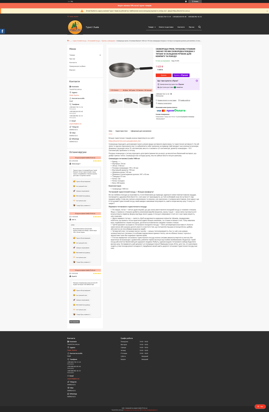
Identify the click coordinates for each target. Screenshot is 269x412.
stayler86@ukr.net (75, 124)
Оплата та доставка (166, 27)
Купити (163, 75)
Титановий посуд (94, 41)
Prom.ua (144, 408)
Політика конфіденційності (149, 410)
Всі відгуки (74, 321)
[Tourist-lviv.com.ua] (75, 27)
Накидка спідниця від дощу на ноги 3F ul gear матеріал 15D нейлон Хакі (85, 283)
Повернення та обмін (77, 66)
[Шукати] (199, 27)
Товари (151, 27)
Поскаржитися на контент (132, 410)
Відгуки (72, 70)
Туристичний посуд (79, 41)
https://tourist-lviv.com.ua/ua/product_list (125, 141)
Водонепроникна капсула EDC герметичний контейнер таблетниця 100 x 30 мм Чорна (85, 230)
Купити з (177, 75)
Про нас (191, 27)
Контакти (181, 27)
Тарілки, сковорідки (108, 41)
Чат (261, 406)
